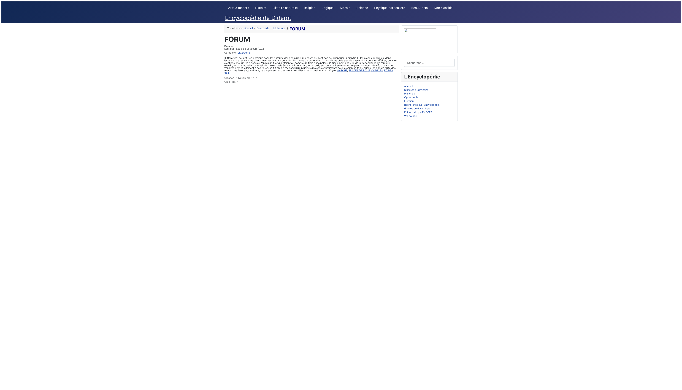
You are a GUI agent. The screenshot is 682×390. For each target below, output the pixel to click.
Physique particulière (389, 8)
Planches (409, 93)
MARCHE (342, 70)
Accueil (408, 86)
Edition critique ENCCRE (418, 112)
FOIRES (388, 70)
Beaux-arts (419, 8)
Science (362, 8)
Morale (345, 8)
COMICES (377, 70)
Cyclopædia (411, 97)
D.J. (227, 72)
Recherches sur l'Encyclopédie (422, 104)
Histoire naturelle (285, 8)
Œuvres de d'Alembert (417, 108)
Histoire (261, 8)
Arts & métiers (238, 8)
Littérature (244, 52)
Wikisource (410, 115)
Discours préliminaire (416, 89)
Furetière (409, 100)
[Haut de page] (677, 385)
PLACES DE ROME (359, 70)
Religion (309, 8)
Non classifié (443, 8)
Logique (328, 8)
